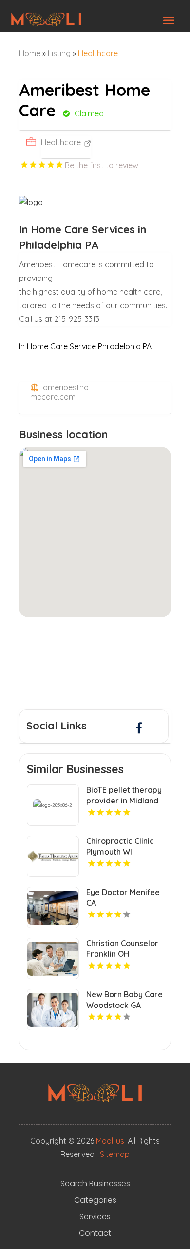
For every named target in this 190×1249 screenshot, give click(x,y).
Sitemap (115, 1154)
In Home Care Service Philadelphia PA (85, 346)
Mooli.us (110, 1141)
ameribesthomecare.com (59, 392)
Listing (59, 53)
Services (95, 1216)
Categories (95, 1200)
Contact (95, 1233)
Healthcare (98, 53)
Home (29, 53)
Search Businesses (95, 1183)
